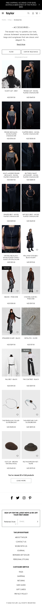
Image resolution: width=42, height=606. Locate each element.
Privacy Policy (21, 594)
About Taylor (21, 537)
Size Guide (21, 585)
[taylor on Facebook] (12, 498)
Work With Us (21, 546)
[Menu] (3, 13)
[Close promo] (39, 5)
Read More (21, 44)
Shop (10, 20)
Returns (21, 581)
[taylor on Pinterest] (30, 498)
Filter (11, 52)
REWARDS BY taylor (21, 555)
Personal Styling (21, 559)
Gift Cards (21, 589)
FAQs (21, 572)
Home (4, 20)
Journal (21, 550)
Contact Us (21, 542)
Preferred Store (9, 522)
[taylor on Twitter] (17, 498)
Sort (27, 52)
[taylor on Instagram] (24, 498)
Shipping (21, 576)
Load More (21, 480)
